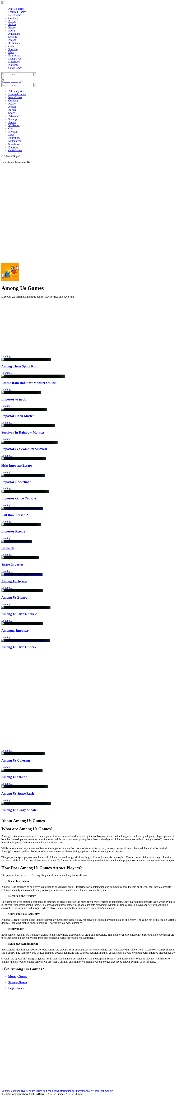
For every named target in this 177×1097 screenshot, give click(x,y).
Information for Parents (71, 1090)
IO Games (14, 43)
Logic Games (16, 988)
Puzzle (12, 21)
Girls (11, 46)
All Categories (16, 8)
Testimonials (106, 1090)
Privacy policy (27, 1090)
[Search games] (34, 74)
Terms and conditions (47, 1090)
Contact (88, 1090)
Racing (12, 27)
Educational (14, 55)
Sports (11, 30)
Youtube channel (10, 1090)
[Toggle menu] (2, 78)
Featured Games (17, 11)
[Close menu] (22, 81)
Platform (13, 64)
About (95, 1090)
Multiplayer (14, 58)
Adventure (14, 33)
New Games (15, 14)
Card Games (15, 67)
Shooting (13, 49)
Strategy (12, 36)
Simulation (14, 61)
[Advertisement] (88, 325)
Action (12, 24)
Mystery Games (17, 976)
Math (11, 52)
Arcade (12, 39)
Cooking (13, 18)
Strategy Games (17, 982)
